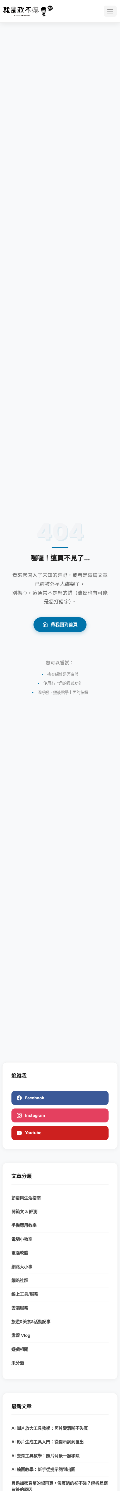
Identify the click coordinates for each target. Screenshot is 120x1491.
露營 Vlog (20, 1335)
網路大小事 (21, 1266)
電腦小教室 (21, 1239)
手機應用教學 (24, 1225)
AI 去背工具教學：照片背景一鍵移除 (45, 1455)
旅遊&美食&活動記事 (31, 1321)
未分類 (17, 1363)
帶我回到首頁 (64, 624)
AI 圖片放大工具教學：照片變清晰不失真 (49, 1428)
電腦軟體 (19, 1252)
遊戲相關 (19, 1349)
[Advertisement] (60, 91)
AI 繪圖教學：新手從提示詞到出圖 (43, 1469)
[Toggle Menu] (110, 11)
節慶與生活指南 (26, 1197)
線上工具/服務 (24, 1294)
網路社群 (19, 1280)
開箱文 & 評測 (24, 1211)
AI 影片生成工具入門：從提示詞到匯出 (47, 1441)
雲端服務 (19, 1308)
